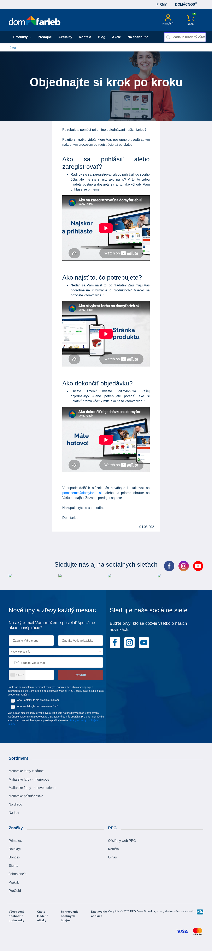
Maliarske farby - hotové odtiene (32, 788)
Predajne (45, 37)
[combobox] (185, 37)
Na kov (14, 812)
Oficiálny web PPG (122, 840)
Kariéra (113, 849)
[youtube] (144, 642)
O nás (112, 857)
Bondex (14, 857)
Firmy (162, 4)
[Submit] (168, 37)
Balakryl (15, 849)
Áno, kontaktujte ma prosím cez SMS (37, 706)
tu (124, 498)
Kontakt (85, 37)
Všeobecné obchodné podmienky (16, 916)
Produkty (21, 37)
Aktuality (65, 37)
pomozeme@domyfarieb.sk (82, 493)
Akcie (116, 37)
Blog (101, 37)
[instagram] (129, 642)
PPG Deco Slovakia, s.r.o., (147, 911)
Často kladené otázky (42, 916)
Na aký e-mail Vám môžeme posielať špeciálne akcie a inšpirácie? (52, 625)
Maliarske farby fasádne (26, 771)
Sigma (13, 865)
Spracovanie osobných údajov (69, 916)
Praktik (14, 882)
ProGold (15, 890)
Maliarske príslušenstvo (26, 796)
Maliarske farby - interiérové (29, 779)
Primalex (15, 840)
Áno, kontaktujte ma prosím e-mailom (38, 700)
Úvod (13, 47)
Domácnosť (186, 4)
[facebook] (115, 642)
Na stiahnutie (138, 37)
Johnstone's (17, 874)
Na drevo (15, 804)
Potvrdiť (80, 674)
